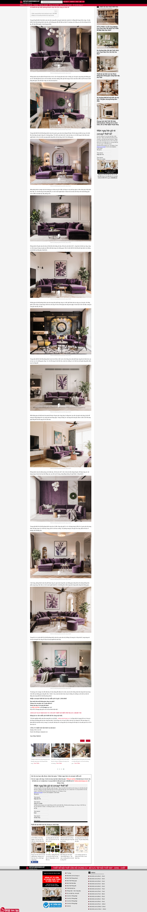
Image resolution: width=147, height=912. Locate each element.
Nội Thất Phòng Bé (71, 885)
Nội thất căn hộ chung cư (73, 875)
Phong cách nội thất (54, 5)
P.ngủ (77, 1)
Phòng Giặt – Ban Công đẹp (74, 891)
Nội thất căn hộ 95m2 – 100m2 (97, 904)
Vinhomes (35, 5)
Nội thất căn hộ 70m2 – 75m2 (97, 891)
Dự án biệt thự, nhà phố (73, 893)
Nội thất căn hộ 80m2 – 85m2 (97, 896)
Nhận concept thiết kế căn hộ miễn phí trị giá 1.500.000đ (44, 13)
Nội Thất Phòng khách (72, 878)
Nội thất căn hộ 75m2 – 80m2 (97, 894)
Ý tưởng (69, 873)
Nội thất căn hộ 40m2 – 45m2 (97, 876)
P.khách (72, 1)
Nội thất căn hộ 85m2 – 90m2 (97, 899)
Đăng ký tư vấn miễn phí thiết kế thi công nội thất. (43, 15)
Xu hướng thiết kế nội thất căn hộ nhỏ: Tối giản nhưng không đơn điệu (81, 839)
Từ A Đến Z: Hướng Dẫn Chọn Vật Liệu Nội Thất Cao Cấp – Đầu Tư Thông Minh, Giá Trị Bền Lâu (52, 857)
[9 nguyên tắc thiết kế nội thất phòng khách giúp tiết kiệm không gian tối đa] (81, 750)
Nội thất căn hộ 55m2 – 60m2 (97, 883)
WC (83, 1)
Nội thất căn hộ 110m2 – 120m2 (98, 909)
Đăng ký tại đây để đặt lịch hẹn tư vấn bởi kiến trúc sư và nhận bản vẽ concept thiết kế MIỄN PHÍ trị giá (108, 176)
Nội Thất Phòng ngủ (72, 880)
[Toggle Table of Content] (55, 11)
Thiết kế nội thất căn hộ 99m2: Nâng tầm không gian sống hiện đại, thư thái (67, 839)
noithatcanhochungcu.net (64, 718)
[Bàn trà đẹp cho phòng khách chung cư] (40, 750)
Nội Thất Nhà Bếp (71, 883)
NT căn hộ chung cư (78, 5)
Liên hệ (69, 906)
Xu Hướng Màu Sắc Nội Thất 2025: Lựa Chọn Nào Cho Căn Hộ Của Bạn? (52, 839)
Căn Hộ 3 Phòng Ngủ (72, 901)
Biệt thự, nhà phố (43, 5)
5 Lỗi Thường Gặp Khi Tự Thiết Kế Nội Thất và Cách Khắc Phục (81, 856)
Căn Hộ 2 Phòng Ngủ (72, 898)
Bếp (80, 1)
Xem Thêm (38, 763)
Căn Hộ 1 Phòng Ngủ (72, 896)
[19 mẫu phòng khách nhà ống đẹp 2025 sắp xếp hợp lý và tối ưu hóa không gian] (60, 750)
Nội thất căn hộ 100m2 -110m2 (97, 906)
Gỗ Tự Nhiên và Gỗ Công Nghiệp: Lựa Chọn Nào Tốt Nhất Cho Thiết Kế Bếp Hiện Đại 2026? (37, 840)
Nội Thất (65, 1)
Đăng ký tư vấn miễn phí (26, 5)
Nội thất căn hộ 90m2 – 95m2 (97, 901)
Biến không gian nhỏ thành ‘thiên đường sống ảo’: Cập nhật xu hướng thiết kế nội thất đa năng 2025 (67, 857)
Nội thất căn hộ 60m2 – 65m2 (97, 886)
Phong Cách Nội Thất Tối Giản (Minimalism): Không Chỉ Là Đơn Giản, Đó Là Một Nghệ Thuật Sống (38, 857)
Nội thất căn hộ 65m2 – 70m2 (97, 889)
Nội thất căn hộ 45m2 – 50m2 (97, 878)
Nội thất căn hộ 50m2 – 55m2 (97, 881)
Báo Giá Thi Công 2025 (66, 5)
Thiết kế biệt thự (71, 888)
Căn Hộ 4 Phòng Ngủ (72, 903)
